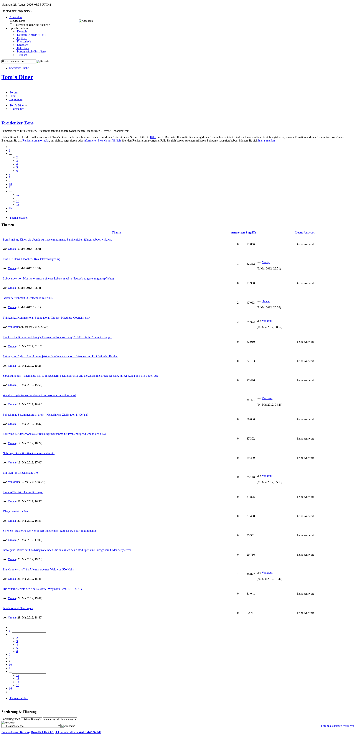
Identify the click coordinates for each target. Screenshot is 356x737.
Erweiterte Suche (19, 68)
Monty (266, 262)
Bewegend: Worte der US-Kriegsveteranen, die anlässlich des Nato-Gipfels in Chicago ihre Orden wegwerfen (67, 550)
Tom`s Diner (17, 77)
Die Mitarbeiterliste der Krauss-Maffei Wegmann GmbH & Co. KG (42, 588)
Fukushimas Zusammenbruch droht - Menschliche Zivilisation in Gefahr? (45, 414)
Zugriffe (250, 232)
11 (10, 187)
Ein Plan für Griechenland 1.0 (20, 472)
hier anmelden (266, 140)
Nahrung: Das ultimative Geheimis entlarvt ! (29, 453)
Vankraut (13, 326)
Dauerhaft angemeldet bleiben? (31, 24)
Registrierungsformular (35, 140)
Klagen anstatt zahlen (15, 511)
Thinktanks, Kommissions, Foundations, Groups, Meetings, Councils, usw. (46, 317)
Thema (116, 232)
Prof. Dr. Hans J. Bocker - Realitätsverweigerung (31, 259)
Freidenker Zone (17, 123)
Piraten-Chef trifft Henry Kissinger (23, 492)
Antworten (238, 232)
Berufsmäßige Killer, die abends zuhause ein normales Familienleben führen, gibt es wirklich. (57, 239)
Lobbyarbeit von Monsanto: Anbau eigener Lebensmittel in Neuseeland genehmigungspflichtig (58, 278)
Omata (12, 248)
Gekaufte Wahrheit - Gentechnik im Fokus (27, 298)
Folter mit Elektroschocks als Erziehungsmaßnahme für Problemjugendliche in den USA (54, 433)
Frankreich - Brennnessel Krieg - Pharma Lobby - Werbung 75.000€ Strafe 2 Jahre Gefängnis (57, 337)
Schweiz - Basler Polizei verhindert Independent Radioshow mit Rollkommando (50, 530)
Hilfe (153, 137)
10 (10, 184)
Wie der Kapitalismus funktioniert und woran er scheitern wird (39, 395)
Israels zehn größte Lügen (18, 608)
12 (17, 194)
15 (17, 204)
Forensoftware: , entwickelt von (51, 732)
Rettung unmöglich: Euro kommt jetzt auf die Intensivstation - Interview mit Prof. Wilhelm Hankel (60, 356)
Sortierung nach (10, 718)
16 (10, 208)
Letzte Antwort (305, 232)
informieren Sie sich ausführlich (102, 140)
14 (17, 201)
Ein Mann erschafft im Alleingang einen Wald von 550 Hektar (39, 569)
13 (17, 198)
